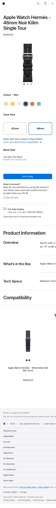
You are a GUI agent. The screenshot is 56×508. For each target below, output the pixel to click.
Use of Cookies (24, 500)
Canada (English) (10, 492)
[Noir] (25, 104)
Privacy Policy (9, 500)
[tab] (24, 84)
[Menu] (52, 3)
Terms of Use (38, 500)
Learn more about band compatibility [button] (21, 142)
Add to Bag (27, 176)
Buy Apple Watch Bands (29, 424)
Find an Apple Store (28, 487)
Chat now (13, 212)
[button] (38, 3)
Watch (12, 424)
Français (23, 492)
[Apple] (4, 423)
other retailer (43, 487)
